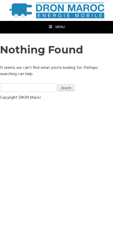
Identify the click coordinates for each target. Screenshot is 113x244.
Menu (60, 27)
